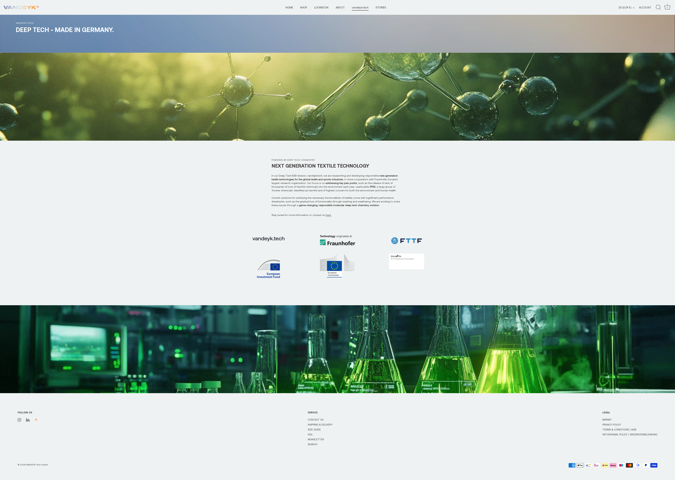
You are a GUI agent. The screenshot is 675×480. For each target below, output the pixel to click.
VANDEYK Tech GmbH (37, 464)
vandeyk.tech (360, 7)
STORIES (381, 7)
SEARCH (312, 444)
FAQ (310, 434)
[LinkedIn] (28, 419)
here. (328, 214)
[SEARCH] (658, 7)
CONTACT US (315, 419)
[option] (337, 26)
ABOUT (340, 7)
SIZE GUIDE (314, 429)
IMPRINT (607, 419)
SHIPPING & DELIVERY (320, 424)
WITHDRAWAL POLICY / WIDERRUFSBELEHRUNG (629, 434)
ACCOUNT (645, 7)
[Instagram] (19, 419)
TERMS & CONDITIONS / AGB (619, 429)
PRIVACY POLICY (611, 424)
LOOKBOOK (321, 7)
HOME (289, 7)
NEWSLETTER (316, 439)
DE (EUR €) (625, 7)
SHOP (303, 7)
